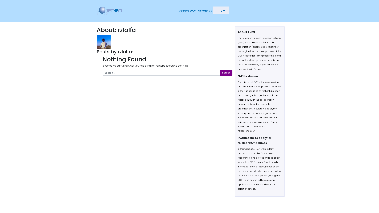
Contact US (205, 10)
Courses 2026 (187, 10)
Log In (221, 10)
